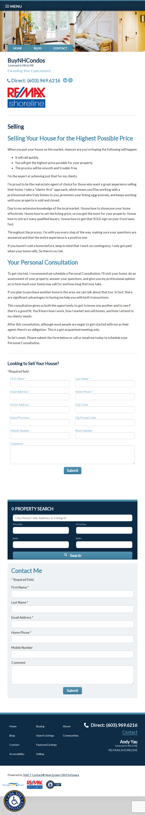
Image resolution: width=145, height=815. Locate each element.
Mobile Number (19, 430)
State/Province (19, 417)
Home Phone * (84, 391)
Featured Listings (46, 744)
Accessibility (16, 754)
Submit (72, 470)
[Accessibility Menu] (14, 801)
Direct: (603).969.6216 (35, 80)
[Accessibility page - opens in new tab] (55, 790)
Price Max (81, 524)
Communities (71, 735)
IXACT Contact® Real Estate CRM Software (51, 775)
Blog (37, 48)
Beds (15, 538)
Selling (40, 754)
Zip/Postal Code (85, 417)
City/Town (81, 404)
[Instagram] (70, 80)
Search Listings (45, 735)
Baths (79, 538)
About (67, 726)
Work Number (84, 430)
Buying (40, 726)
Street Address (19, 404)
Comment (18, 663)
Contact (60, 48)
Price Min (17, 524)
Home (17, 48)
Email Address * (20, 391)
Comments (16, 443)
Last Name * (82, 378)
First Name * (18, 378)
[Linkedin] (65, 80)
